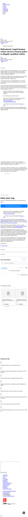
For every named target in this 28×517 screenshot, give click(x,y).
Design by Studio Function (8, 496)
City (1, 39)
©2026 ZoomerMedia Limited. (9, 491)
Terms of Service (6, 484)
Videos (4, 5)
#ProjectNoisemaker (8, 100)
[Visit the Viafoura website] (24, 280)
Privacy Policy (6, 485)
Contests (5, 8)
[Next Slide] (26, 297)
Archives (5, 478)
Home (4, 3)
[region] (14, 269)
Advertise (5, 476)
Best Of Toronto (6, 4)
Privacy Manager (7, 494)
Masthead (5, 480)
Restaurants (5, 10)
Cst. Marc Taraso (4, 245)
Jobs (4, 477)
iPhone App (5, 481)
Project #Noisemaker (18, 227)
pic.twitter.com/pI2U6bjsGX (9, 213)
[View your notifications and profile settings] (26, 267)
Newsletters (5, 479)
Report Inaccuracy (4, 42)
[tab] (4, 268)
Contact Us (5, 474)
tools (5, 222)
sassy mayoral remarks (12, 222)
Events (4, 6)
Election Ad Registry (7, 483)
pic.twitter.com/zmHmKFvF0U (9, 101)
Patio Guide (5, 9)
